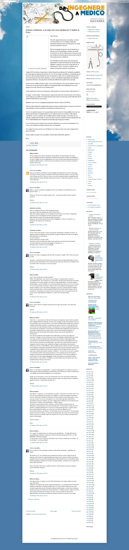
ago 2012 (89, 424)
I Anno (90, 154)
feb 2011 (88, 461)
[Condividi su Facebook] (36, 143)
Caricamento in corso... (92, 198)
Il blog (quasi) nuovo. (94, 31)
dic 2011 (88, 440)
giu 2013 (88, 403)
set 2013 (88, 396)
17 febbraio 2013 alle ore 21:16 (38, 386)
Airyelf (64, 538)
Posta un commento (33, 499)
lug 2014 (88, 375)
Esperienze (35, 145)
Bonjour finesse (92, 352)
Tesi (89, 175)
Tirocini (90, 177)
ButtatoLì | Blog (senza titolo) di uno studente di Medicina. (95, 324)
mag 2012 (89, 430)
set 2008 (88, 518)
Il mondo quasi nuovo (94, 205)
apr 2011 (88, 457)
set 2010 (88, 472)
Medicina (90, 168)
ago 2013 (89, 399)
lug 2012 (88, 426)
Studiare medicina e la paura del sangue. (95, 229)
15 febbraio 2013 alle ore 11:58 (38, 312)
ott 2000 (88, 520)
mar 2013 (89, 409)
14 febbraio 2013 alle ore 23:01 (38, 225)
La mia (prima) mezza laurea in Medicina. (99, 276)
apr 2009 (88, 505)
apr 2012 (88, 432)
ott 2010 (88, 470)
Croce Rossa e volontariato (95, 145)
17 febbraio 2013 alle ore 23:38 (38, 442)
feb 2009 (88, 509)
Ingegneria (91, 160)
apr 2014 (88, 382)
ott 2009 (88, 495)
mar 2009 (89, 507)
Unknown (33, 170)
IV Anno (90, 164)
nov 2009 (89, 493)
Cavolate (90, 143)
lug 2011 (88, 451)
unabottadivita (92, 355)
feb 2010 (88, 487)
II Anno (90, 156)
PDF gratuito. (95, 71)
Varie (89, 183)
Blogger (75, 538)
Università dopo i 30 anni (95, 179)
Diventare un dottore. (95, 243)
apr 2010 (88, 482)
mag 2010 (89, 480)
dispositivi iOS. (99, 75)
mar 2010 (89, 484)
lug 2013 (88, 401)
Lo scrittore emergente (94, 207)
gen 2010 (89, 489)
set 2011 (88, 447)
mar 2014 (89, 384)
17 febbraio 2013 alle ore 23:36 (38, 425)
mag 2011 (89, 455)
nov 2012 (89, 417)
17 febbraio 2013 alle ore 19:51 (38, 362)
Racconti (90, 173)
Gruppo (90, 152)
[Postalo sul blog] (32, 143)
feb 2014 (88, 386)
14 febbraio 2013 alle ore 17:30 (38, 202)
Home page (53, 511)
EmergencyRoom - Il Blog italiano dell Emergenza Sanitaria (94, 332)
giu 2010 (88, 478)
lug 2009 (88, 499)
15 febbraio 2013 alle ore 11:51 (38, 296)
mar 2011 (89, 459)
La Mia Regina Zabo (94, 346)
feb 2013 (88, 411)
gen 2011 (89, 463)
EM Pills (90, 317)
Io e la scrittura (92, 162)
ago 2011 (89, 449)
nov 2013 (89, 392)
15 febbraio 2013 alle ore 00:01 (38, 269)
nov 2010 (89, 468)
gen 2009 (89, 512)
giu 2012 (88, 428)
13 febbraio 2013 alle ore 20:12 (38, 182)
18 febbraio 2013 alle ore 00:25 (38, 473)
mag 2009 (89, 503)
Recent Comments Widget (91, 192)
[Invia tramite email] (31, 143)
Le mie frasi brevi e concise (95, 348)
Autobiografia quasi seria (95, 141)
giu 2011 (88, 453)
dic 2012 (88, 415)
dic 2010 (88, 466)
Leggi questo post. (93, 38)
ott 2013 (88, 394)
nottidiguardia (92, 300)
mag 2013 (89, 405)
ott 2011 (88, 445)
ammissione (91, 139)
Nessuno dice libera (94, 296)
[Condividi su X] (34, 143)
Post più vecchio (76, 511)
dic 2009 (88, 491)
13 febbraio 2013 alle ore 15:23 (38, 165)
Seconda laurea (93, 341)
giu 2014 (88, 378)
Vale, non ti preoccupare (94, 298)
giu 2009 (88, 501)
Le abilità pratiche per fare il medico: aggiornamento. (99, 258)
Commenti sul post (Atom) (38, 514)
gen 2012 (89, 438)
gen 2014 (89, 388)
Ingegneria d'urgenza (94, 29)
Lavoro (90, 166)
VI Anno (90, 185)
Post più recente (30, 511)
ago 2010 (89, 474)
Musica (90, 171)
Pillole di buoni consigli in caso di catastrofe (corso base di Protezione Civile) (94, 337)
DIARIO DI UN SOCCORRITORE (93, 305)
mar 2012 (89, 434)
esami (89, 148)
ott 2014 (88, 373)
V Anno (90, 181)
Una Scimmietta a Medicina (93, 363)
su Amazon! (98, 78)
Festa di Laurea (92, 302)
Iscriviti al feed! (90, 91)
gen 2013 (89, 413)
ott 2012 (88, 419)
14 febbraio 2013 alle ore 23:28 (38, 247)
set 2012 (88, 422)
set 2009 (88, 497)
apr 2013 (88, 407)
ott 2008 (88, 516)
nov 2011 (89, 443)
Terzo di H (91, 351)
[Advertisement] (53, 505)
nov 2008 (89, 514)
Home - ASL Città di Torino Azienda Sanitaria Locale (94, 359)
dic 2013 (88, 390)
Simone (32, 187)
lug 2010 (88, 476)
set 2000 (88, 522)
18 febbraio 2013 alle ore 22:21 (38, 495)
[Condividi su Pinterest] (37, 143)
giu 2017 (88, 371)
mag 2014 (89, 380)
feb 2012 (88, 436)
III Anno (90, 158)
